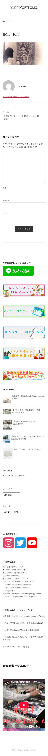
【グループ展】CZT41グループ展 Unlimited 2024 (23, 623)
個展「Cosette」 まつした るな (16, 646)
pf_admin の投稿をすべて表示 (16, 96)
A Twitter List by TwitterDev (14, 475)
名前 (5, 188)
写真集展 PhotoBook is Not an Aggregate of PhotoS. (24, 616)
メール (6, 200)
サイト (5, 213)
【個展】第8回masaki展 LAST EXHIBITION (21, 630)
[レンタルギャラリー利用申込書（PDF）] (24, 353)
